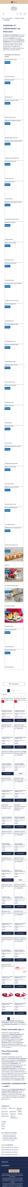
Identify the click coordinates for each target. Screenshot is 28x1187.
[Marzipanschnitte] (14, 86)
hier (13, 1182)
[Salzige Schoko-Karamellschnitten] (14, 147)
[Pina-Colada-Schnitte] (14, 473)
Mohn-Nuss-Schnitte (9, 259)
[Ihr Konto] (21, 13)
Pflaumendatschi (8, 422)
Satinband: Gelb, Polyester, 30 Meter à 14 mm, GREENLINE (20, 791)
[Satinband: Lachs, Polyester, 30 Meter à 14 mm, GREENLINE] (20, 862)
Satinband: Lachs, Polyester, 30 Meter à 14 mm (7, 871)
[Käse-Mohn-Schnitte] (14, 392)
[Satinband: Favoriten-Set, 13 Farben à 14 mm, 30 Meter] (20, 702)
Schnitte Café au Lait (9, 178)
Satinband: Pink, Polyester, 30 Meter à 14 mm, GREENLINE (20, 1004)
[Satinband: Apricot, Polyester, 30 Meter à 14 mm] (8, 835)
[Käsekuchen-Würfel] (14, 616)
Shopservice (5, 1162)
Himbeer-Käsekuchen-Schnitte (11, 463)
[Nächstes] (24, 366)
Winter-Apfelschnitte (9, 667)
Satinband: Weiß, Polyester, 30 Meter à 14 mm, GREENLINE (20, 738)
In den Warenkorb (7, 720)
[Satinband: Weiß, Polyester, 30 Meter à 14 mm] (8, 728)
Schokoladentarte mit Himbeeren (12, 585)
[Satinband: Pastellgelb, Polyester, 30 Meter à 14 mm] (8, 755)
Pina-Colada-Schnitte (9, 483)
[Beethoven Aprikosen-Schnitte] (14, 127)
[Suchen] (17, 13)
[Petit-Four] (14, 555)
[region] (14, 366)
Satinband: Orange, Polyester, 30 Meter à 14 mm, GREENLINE (20, 898)
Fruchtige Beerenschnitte (10, 341)
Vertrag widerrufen (14, 1171)
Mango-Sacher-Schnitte (10, 382)
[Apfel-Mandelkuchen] (14, 310)
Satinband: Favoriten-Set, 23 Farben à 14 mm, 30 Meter (7, 711)
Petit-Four (7, 565)
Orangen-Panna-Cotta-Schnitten (11, 300)
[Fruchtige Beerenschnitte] (14, 331)
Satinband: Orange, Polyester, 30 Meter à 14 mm (7, 898)
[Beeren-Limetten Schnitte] (14, 107)
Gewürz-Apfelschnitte (9, 646)
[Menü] (3, 13)
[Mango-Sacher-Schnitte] (14, 371)
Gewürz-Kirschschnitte (9, 76)
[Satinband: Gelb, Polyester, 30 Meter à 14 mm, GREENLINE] (20, 782)
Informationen (5, 1165)
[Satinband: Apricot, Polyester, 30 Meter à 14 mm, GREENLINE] (20, 835)
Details (20, 773)
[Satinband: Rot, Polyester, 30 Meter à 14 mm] (8, 915)
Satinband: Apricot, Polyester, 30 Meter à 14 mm (7, 844)
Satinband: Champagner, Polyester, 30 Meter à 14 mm (7, 818)
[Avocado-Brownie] (14, 188)
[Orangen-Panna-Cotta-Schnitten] (14, 290)
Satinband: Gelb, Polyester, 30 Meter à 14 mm (7, 791)
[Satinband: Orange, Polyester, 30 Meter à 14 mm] (8, 888)
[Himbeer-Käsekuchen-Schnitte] (14, 453)
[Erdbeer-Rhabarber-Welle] (14, 351)
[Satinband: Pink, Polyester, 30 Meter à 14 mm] (8, 995)
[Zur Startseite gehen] (14, 8)
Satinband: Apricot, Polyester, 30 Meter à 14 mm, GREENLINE (20, 844)
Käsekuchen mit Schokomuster (11, 544)
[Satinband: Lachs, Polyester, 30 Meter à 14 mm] (8, 862)
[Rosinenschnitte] (14, 432)
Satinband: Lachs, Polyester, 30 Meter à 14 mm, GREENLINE (20, 871)
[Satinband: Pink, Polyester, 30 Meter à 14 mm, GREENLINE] (20, 995)
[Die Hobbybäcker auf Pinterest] (10, 1152)
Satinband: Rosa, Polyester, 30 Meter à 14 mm (7, 977)
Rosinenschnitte (8, 443)
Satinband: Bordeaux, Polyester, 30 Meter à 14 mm (7, 951)
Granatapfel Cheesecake (10, 524)
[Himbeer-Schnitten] (14, 229)
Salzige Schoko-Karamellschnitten (12, 158)
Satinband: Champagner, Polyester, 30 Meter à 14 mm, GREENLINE (20, 818)
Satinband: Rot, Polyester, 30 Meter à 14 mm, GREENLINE (20, 924)
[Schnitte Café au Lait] (14, 168)
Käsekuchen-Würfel (9, 626)
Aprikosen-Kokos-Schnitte (10, 504)
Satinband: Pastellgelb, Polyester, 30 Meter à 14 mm (7, 764)
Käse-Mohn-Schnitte (9, 402)
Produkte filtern (15, 684)
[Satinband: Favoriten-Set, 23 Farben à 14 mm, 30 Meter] (8, 702)
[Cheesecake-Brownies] (14, 270)
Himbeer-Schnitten (9, 239)
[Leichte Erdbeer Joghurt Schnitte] (14, 208)
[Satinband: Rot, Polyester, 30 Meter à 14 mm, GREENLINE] (20, 915)
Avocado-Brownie (9, 198)
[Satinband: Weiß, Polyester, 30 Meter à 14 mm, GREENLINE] (20, 728)
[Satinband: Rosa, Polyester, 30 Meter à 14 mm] (8, 968)
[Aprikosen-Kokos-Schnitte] (14, 493)
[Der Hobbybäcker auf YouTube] (9, 1154)
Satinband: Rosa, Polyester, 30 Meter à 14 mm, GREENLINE (20, 977)
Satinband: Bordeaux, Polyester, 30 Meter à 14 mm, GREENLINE (20, 951)
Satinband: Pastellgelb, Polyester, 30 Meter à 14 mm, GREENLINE (20, 764)
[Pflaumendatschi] (14, 412)
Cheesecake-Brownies (9, 280)
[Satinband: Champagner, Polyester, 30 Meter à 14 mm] (8, 808)
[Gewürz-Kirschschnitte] (14, 66)
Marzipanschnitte (8, 97)
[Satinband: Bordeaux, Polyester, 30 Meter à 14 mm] (8, 941)
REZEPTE (15, 2)
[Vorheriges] (3, 366)
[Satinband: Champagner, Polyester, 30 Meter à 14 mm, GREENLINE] (20, 808)
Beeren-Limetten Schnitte (10, 117)
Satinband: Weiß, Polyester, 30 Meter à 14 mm (7, 738)
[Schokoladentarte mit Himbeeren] (14, 575)
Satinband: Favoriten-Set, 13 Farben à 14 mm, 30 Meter (20, 711)
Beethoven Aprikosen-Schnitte (11, 137)
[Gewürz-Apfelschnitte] (14, 636)
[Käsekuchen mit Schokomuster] (14, 534)
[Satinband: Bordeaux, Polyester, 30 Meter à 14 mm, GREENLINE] (20, 941)
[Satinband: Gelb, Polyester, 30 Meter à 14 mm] (8, 782)
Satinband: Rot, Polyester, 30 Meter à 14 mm (7, 924)
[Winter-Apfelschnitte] (14, 656)
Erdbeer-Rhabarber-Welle (10, 361)
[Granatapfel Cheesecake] (14, 514)
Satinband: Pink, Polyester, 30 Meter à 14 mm (7, 1004)
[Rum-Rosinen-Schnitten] (14, 595)
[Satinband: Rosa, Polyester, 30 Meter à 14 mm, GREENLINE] (20, 968)
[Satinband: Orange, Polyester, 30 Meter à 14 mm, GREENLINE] (20, 888)
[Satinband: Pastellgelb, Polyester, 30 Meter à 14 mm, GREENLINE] (20, 755)
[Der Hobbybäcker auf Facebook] (10, 1149)
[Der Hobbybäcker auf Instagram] (10, 1147)
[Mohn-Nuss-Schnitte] (14, 249)
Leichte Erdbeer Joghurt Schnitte (11, 219)
